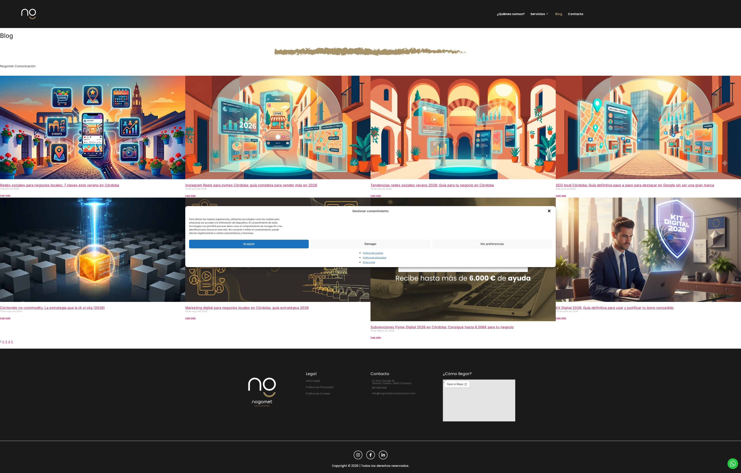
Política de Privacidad (319, 387)
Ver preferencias (492, 244)
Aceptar (249, 244)
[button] (549, 211)
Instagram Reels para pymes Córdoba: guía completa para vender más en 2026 (251, 185)
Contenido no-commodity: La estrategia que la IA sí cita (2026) (52, 308)
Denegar (370, 244)
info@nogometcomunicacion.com (393, 393)
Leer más (5, 195)
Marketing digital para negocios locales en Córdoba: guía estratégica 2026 (247, 308)
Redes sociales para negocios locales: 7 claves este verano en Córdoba (59, 185)
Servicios (537, 14)
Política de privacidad (374, 257)
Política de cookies (373, 252)
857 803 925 (379, 388)
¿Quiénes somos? (511, 14)
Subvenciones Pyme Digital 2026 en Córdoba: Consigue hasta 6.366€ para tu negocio (442, 327)
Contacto (575, 14)
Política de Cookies (318, 393)
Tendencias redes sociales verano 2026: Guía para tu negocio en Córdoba (432, 185)
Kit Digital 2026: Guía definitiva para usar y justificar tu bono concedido (615, 308)
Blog (558, 14)
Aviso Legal (369, 262)
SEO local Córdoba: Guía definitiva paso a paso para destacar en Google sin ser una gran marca (635, 185)
